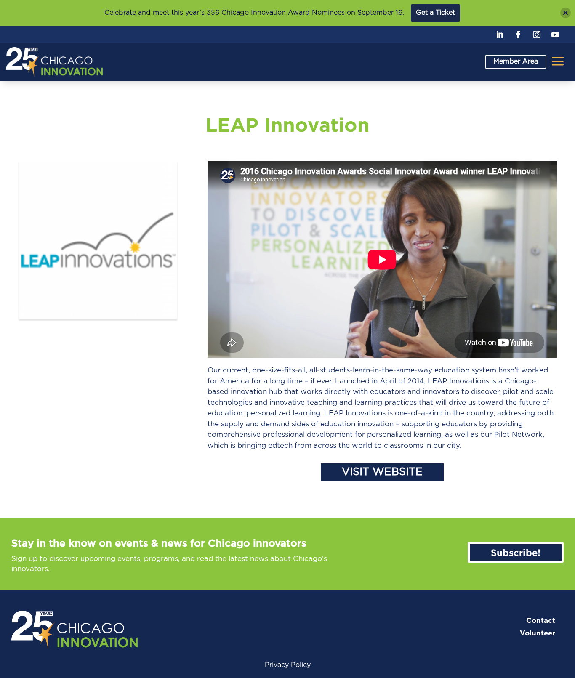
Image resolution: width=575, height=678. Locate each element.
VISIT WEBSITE (382, 472)
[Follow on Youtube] (555, 34)
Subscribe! (515, 552)
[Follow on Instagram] (536, 34)
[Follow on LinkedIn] (499, 34)
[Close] (565, 13)
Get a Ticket (435, 12)
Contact (540, 620)
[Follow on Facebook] (518, 34)
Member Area (515, 61)
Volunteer (537, 633)
